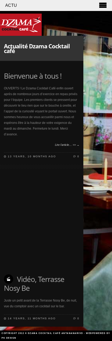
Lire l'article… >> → (67, 144)
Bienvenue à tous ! (32, 76)
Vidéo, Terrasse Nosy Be (34, 283)
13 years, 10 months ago (32, 156)
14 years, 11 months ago (32, 318)
